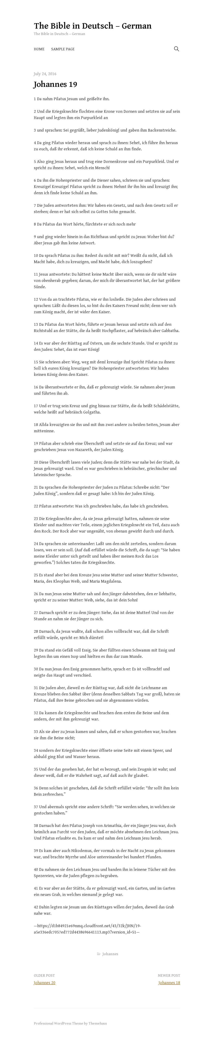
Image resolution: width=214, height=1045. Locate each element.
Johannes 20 (44, 982)
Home (39, 49)
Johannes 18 (169, 982)
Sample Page (63, 49)
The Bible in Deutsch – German (93, 26)
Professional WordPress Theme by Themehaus (70, 1023)
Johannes (110, 954)
